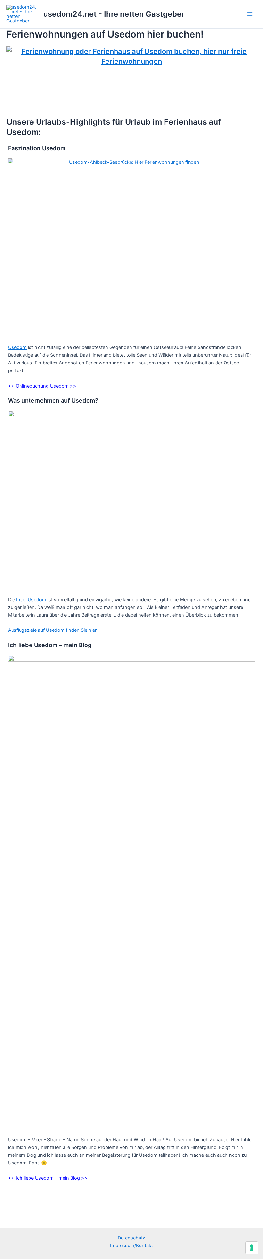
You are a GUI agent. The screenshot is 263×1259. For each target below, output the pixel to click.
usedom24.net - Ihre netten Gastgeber (113, 14)
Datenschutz (131, 1238)
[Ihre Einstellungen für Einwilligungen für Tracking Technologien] (252, 1248)
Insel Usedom (31, 600)
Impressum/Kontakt (131, 1245)
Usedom (17, 347)
